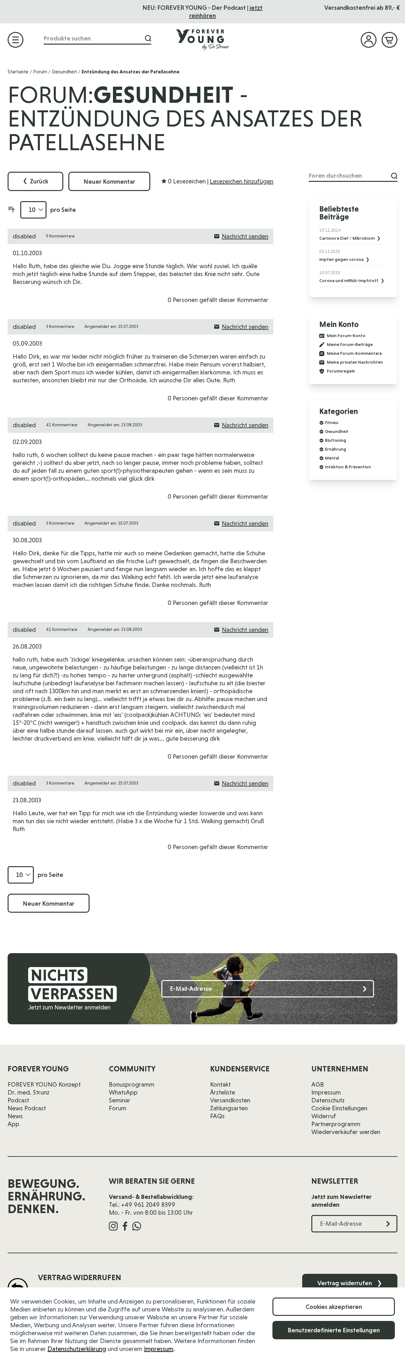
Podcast (18, 1100)
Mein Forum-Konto (346, 335)
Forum (40, 72)
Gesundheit (64, 72)
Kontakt (220, 1084)
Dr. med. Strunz (28, 1092)
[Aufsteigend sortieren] (11, 209)
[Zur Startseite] (202, 39)
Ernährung (335, 449)
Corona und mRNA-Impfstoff (349, 280)
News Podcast (27, 1108)
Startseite (18, 72)
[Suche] (148, 38)
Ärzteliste (222, 1092)
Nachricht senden (245, 236)
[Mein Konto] (368, 40)
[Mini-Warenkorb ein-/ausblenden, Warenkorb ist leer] (389, 40)
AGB (317, 1084)
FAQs (217, 1116)
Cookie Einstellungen (339, 1108)
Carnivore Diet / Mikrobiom (347, 238)
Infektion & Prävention (348, 466)
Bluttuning (335, 440)
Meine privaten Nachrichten (355, 362)
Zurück (35, 181)
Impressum (158, 1349)
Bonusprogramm (131, 1084)
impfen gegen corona (341, 259)
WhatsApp (123, 1092)
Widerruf (323, 1116)
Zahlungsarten (229, 1108)
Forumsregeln (341, 371)
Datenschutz (328, 1100)
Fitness (331, 422)
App (13, 1124)
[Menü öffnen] (15, 40)
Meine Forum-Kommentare (354, 353)
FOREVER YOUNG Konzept (44, 1084)
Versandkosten (230, 1100)
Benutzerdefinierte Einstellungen (334, 1330)
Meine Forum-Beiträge (350, 344)
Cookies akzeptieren (334, 1307)
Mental (332, 457)
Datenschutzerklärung (76, 1349)
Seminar (119, 1100)
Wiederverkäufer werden (345, 1132)
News (15, 1116)
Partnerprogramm (335, 1124)
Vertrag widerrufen (349, 1283)
